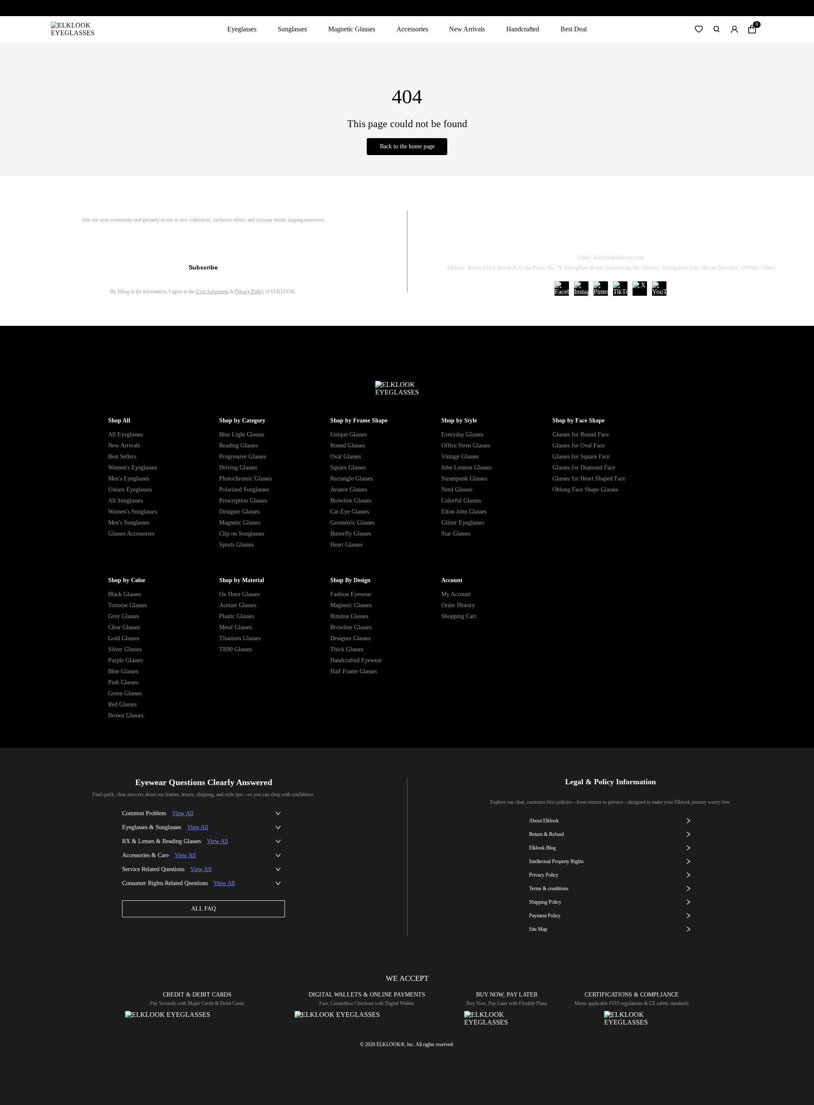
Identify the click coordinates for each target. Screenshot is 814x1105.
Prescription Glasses (243, 500)
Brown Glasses (125, 715)
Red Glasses (122, 704)
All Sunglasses (125, 500)
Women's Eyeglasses (132, 467)
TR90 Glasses (235, 649)
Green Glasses (125, 693)
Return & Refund (577, 236)
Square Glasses (348, 467)
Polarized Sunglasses (244, 489)
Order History (458, 605)
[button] (698, 29)
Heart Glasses (346, 544)
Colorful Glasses (461, 500)
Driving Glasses (238, 467)
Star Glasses (455, 533)
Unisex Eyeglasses (130, 489)
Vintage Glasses (460, 456)
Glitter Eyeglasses (462, 522)
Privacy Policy (249, 291)
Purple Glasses (125, 660)
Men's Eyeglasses (128, 478)
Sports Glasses (236, 544)
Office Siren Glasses (465, 445)
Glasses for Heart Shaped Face (588, 478)
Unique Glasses (348, 434)
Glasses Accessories (131, 533)
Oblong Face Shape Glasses (585, 489)
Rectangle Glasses (351, 478)
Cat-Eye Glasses (349, 511)
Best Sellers (122, 456)
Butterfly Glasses (350, 533)
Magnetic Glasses (351, 29)
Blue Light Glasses (241, 434)
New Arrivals (467, 29)
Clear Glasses (124, 627)
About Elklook (544, 821)
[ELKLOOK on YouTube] (659, 288)
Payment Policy (544, 916)
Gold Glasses (123, 638)
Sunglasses (292, 29)
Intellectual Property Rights (556, 861)
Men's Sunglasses (128, 522)
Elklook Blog (542, 848)
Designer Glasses (239, 511)
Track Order (510, 236)
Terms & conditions (549, 888)
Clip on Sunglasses (241, 533)
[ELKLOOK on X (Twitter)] (640, 288)
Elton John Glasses (463, 511)
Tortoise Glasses (127, 605)
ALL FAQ (203, 908)
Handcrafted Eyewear (356, 660)
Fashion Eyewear (350, 594)
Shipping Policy (649, 236)
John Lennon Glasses (466, 467)
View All (182, 813)
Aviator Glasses (348, 489)
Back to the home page (407, 146)
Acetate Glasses (237, 605)
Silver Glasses (125, 649)
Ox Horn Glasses (239, 594)
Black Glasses (124, 594)
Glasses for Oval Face (578, 445)
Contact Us (713, 236)
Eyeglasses (241, 29)
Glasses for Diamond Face (583, 467)
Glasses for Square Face (581, 456)
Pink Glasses (123, 682)
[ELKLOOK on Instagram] (581, 288)
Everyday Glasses (462, 434)
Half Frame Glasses (353, 671)
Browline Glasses (350, 500)
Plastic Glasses (236, 616)
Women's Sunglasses (132, 511)
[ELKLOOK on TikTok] (620, 288)
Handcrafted (522, 29)
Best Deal (573, 29)
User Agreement (212, 291)
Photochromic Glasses (245, 478)
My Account (456, 594)
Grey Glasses (123, 616)
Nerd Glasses (456, 489)
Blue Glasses (123, 671)
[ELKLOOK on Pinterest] (601, 288)
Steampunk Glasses (464, 478)
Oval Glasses (345, 456)
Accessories (412, 29)
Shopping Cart (458, 616)
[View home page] (79, 29)
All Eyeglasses (125, 434)
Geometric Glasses (352, 522)
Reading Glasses (238, 445)
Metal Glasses (235, 627)
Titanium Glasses (239, 638)
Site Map (538, 929)
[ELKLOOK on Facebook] (562, 288)
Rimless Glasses (349, 616)
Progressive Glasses (242, 456)
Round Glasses (347, 445)
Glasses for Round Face (580, 434)
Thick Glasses (346, 649)
